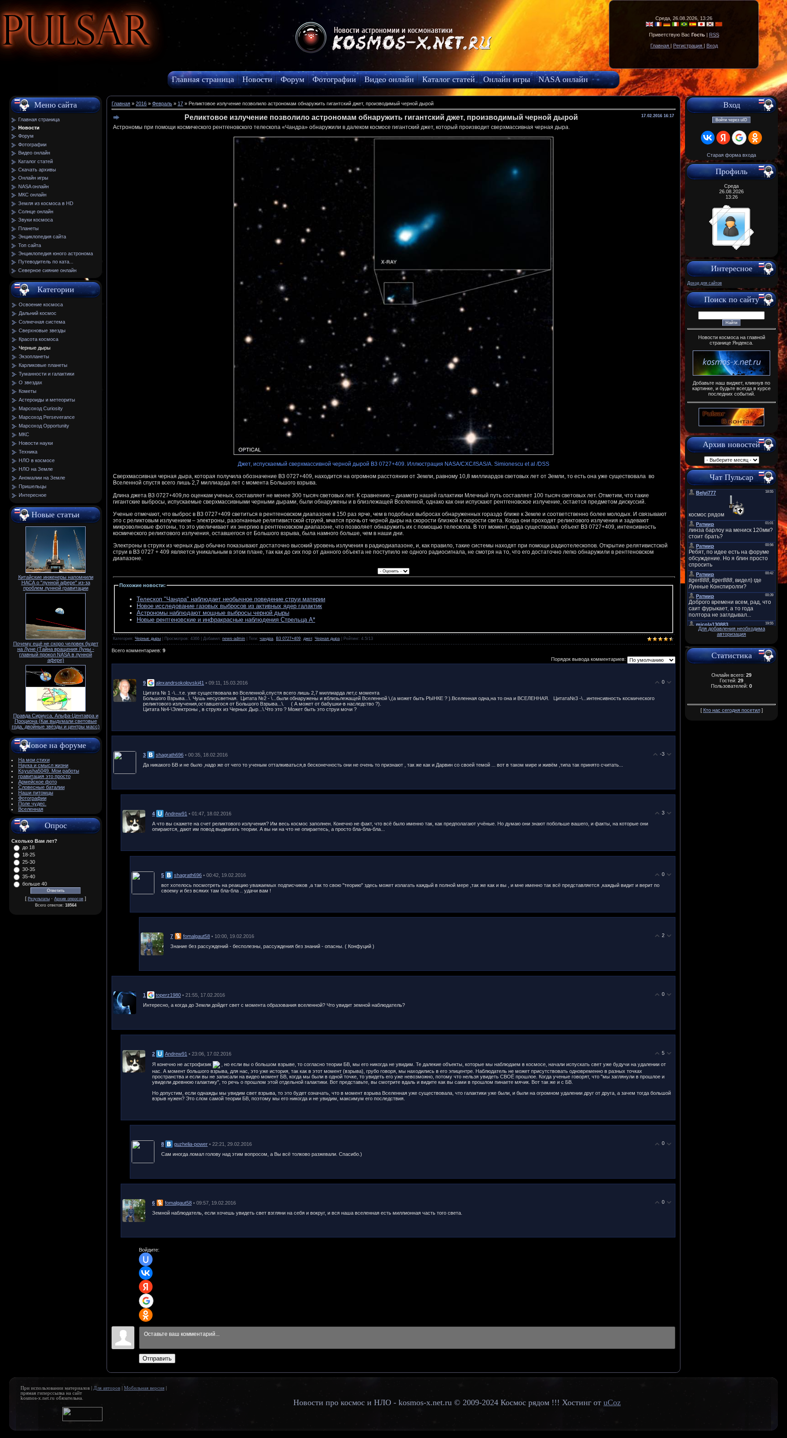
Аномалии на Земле (42, 477)
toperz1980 (168, 995)
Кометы (27, 391)
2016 (141, 103)
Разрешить (208, 52)
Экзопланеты (34, 356)
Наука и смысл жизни (43, 765)
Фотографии (32, 798)
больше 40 (34, 884)
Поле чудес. (32, 803)
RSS (714, 34)
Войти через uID (731, 120)
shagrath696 (170, 755)
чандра (266, 638)
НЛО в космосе (37, 460)
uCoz (612, 1402)
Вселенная (30, 809)
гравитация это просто (44, 776)
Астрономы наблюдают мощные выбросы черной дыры (213, 612)
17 (180, 103)
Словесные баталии (41, 787)
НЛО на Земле (36, 469)
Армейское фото (37, 781)
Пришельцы (32, 486)
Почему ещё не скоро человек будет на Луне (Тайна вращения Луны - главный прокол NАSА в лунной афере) (55, 652)
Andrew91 (176, 813)
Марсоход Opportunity (44, 425)
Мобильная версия (144, 1388)
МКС (24, 434)
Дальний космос (37, 313)
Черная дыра (327, 638)
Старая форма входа (731, 155)
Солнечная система (42, 322)
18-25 (28, 854)
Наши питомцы (35, 792)
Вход (712, 45)
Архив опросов (68, 899)
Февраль (162, 103)
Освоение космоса (41, 304)
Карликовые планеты (43, 365)
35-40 (28, 876)
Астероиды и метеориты (47, 399)
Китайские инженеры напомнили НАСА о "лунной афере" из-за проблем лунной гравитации (55, 582)
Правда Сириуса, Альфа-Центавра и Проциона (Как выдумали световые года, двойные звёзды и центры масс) (56, 721)
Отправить (157, 1358)
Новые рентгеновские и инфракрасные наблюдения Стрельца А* (226, 619)
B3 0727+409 (288, 638)
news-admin (233, 638)
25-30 (28, 862)
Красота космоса (38, 339)
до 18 (28, 847)
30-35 (28, 869)
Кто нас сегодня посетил (731, 710)
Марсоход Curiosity (41, 408)
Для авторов (106, 1388)
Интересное (32, 495)
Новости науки (36, 443)
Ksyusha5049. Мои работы (48, 770)
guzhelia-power (191, 1144)
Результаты (39, 899)
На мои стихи (34, 760)
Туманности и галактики (46, 373)
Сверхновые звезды (42, 330)
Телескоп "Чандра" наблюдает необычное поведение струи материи (231, 599)
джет (307, 638)
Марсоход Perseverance (47, 417)
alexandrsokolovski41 (180, 682)
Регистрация (688, 45)
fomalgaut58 (196, 936)
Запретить (156, 52)
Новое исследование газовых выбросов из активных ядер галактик (229, 606)
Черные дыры (35, 347)
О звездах (30, 382)
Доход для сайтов (704, 283)
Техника (28, 451)
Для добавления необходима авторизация (731, 631)
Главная (660, 45)
